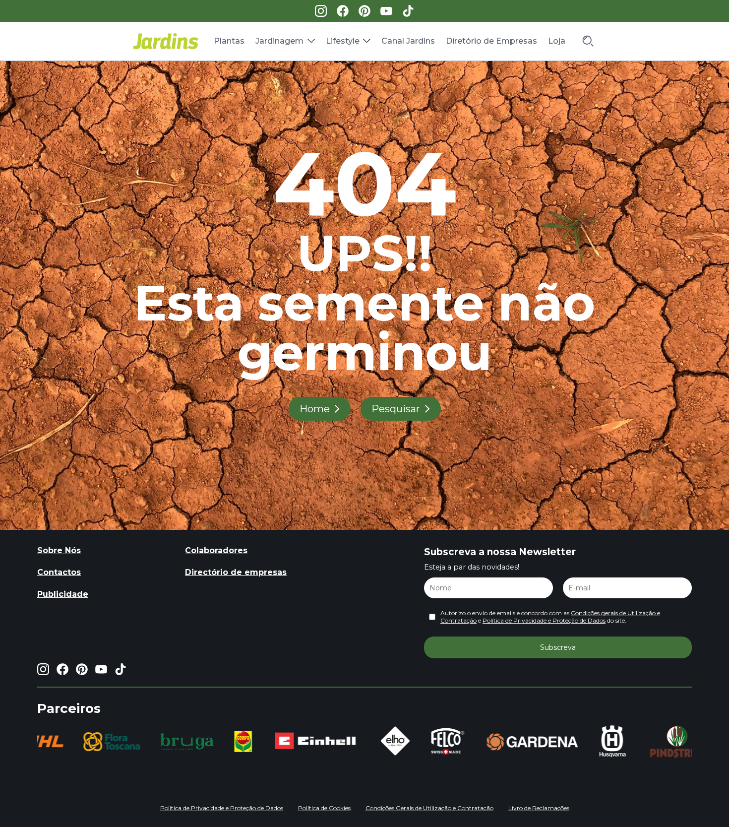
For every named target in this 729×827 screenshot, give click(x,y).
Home (315, 409)
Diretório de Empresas (491, 41)
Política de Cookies (324, 808)
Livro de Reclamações (538, 808)
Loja (556, 41)
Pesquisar (395, 409)
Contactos (59, 572)
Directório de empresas (236, 572)
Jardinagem (279, 41)
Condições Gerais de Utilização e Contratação (429, 808)
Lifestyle (343, 41)
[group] (96, 741)
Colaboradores (216, 550)
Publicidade (62, 594)
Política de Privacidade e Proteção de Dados (544, 620)
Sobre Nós (59, 550)
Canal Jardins (408, 41)
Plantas (229, 41)
